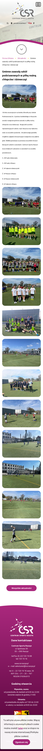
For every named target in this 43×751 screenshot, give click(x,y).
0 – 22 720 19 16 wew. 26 (23, 671)
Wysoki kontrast (19, 23)
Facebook (33, 23)
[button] (19, 96)
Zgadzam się (21, 742)
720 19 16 (23, 658)
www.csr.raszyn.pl (22, 663)
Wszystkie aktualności (21, 588)
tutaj (20, 728)
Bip (30, 23)
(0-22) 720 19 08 (25, 656)
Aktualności (22, 58)
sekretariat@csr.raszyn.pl (25, 666)
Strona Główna (7, 58)
